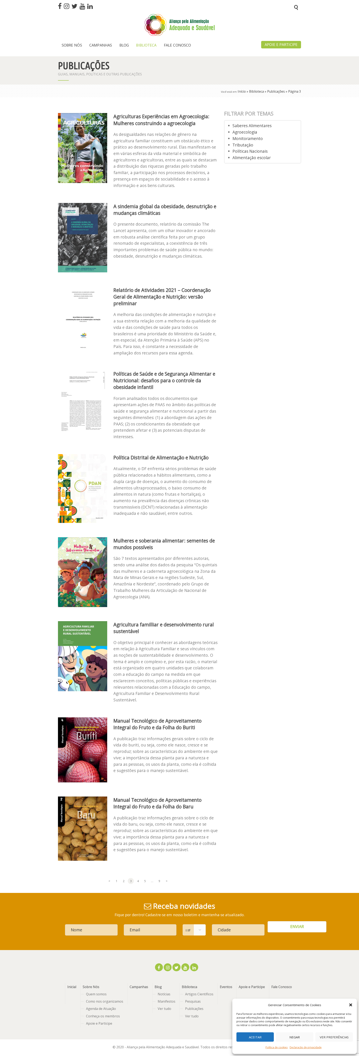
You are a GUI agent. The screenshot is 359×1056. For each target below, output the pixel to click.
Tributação (242, 145)
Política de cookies (277, 1047)
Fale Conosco (281, 987)
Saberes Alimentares (252, 125)
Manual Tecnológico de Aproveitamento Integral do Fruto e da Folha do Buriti (157, 724)
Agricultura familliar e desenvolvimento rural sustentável (163, 627)
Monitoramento (247, 138)
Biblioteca (256, 91)
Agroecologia (244, 132)
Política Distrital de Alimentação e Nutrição (161, 457)
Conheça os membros (103, 1016)
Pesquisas (193, 1001)
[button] (351, 1005)
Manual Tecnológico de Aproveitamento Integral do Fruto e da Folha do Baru (157, 803)
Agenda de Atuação (101, 1008)
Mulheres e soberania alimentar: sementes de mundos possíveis (164, 544)
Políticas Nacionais (250, 151)
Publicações (276, 91)
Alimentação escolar (251, 157)
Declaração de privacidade (306, 1047)
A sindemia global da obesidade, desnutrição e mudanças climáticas (164, 209)
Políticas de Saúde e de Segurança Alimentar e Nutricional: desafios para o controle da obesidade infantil (164, 380)
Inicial (71, 987)
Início (242, 91)
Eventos (226, 987)
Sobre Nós (91, 987)
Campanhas (139, 987)
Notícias (164, 994)
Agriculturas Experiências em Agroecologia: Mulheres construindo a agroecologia (161, 119)
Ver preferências (334, 1037)
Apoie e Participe (99, 1023)
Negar (294, 1037)
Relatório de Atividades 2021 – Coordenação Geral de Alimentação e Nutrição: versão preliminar (162, 297)
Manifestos (166, 1001)
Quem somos (96, 994)
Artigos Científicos (199, 994)
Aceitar (255, 1037)
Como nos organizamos (104, 1001)
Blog (158, 987)
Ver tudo (164, 1008)
